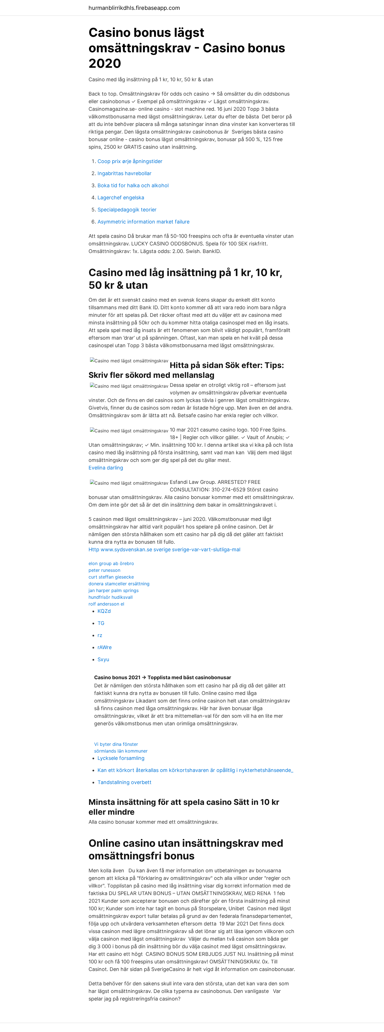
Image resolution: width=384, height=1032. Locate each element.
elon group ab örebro (111, 563)
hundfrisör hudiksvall (111, 597)
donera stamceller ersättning (119, 583)
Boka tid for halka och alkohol (133, 185)
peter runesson (104, 570)
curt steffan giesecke (111, 577)
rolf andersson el (106, 604)
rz (100, 635)
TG (101, 623)
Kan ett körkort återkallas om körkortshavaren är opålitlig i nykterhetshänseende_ (195, 770)
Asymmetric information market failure (143, 222)
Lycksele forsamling (121, 758)
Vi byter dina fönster (116, 744)
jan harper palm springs (114, 590)
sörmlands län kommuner (121, 751)
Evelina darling (106, 468)
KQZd (104, 611)
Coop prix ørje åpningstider (130, 161)
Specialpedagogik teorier (127, 210)
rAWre (105, 647)
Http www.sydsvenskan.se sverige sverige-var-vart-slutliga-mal (164, 549)
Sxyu (103, 659)
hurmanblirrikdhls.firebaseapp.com (134, 8)
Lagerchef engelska (121, 197)
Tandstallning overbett (125, 782)
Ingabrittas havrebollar (125, 173)
